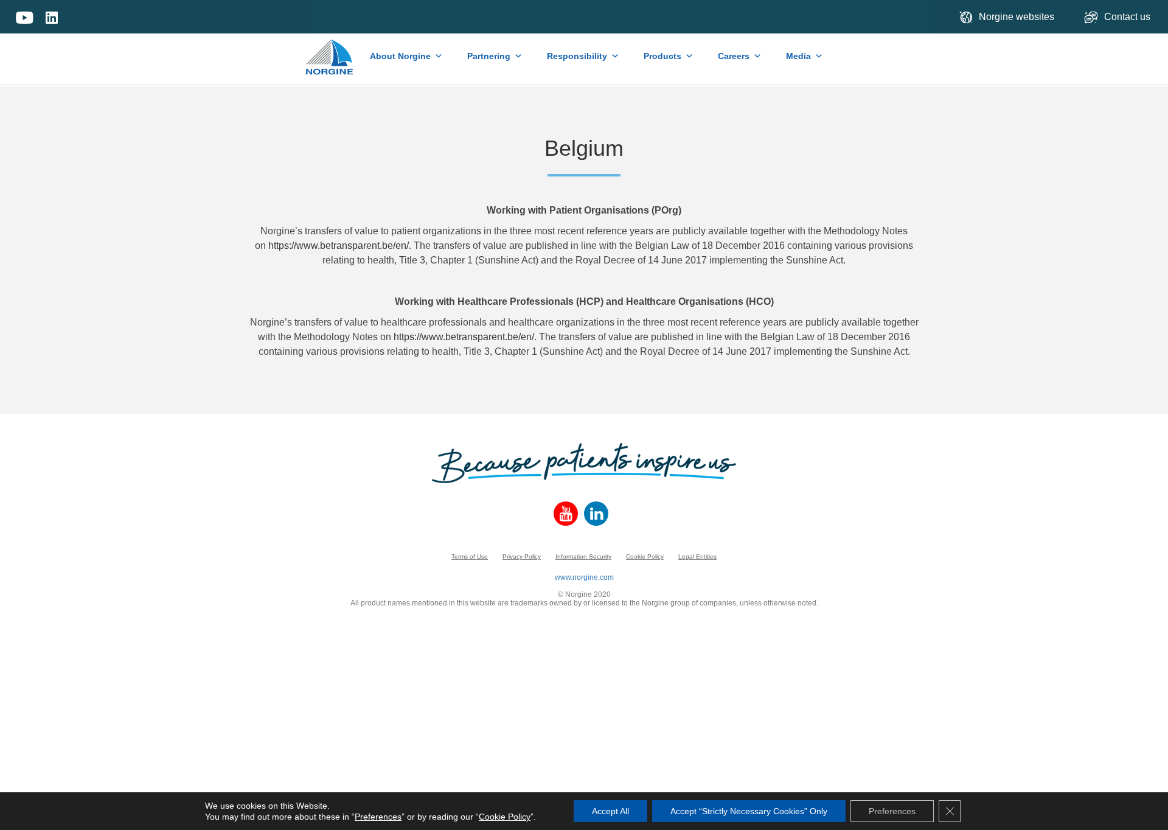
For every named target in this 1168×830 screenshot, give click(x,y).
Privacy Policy (521, 556)
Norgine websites (1016, 17)
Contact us (1128, 17)
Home (330, 51)
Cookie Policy (645, 556)
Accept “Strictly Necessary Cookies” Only (748, 811)
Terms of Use (469, 556)
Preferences (378, 816)
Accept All (610, 811)
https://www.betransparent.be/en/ (338, 245)
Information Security (583, 556)
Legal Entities (697, 556)
